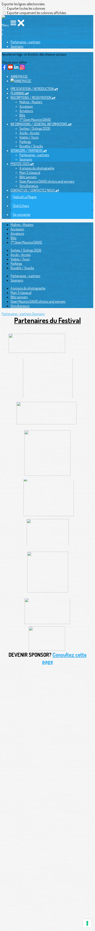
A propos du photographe (36, 168)
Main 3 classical (29, 172)
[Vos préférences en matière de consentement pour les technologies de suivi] (87, 923)
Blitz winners (27, 177)
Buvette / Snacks (31, 146)
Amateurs (26, 111)
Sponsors (17, 46)
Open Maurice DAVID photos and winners (46, 181)
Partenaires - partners (25, 42)
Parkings (25, 141)
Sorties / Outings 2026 (34, 128)
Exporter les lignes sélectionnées (23, 4)
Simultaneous (28, 186)
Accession (26, 106)
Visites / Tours (28, 137)
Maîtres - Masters (30, 102)
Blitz (22, 115)
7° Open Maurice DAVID (35, 119)
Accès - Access (29, 133)
